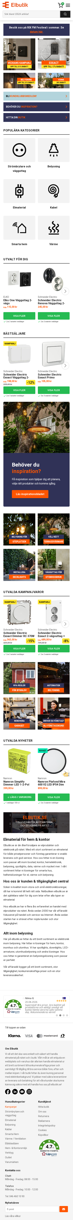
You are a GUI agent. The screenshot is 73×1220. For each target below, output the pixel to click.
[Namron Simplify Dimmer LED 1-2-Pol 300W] (19, 761)
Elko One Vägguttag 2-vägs (17, 302)
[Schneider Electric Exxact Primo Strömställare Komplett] (53, 354)
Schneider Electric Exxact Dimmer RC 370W (18, 634)
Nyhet (42, 750)
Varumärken (12, 1162)
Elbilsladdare (12, 1143)
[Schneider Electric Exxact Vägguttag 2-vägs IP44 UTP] (19, 354)
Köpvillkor (43, 1135)
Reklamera (44, 1121)
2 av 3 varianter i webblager (15, 396)
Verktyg (9, 1152)
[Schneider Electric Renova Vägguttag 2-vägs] (53, 280)
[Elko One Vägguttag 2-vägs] (19, 280)
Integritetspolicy (46, 1125)
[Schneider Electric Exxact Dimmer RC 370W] (19, 612)
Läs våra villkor (13, 1216)
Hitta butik (43, 1106)
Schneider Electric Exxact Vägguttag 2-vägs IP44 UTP (16, 377)
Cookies (42, 1130)
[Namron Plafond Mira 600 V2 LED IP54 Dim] (53, 761)
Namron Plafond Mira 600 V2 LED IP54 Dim (51, 783)
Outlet (8, 1157)
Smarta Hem (12, 1134)
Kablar (8, 1129)
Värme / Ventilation (15, 1138)
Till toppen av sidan (15, 1027)
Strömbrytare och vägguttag (14, 1113)
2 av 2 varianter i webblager (15, 322)
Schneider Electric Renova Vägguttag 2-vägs (51, 303)
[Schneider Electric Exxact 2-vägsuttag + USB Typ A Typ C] (54, 612)
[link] (36, 1006)
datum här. (36, 31)
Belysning (10, 1124)
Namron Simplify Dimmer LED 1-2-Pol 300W (16, 784)
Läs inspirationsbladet (30, 494)
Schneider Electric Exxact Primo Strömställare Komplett (53, 377)
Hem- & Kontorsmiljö (16, 1148)
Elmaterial (10, 1120)
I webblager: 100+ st (13, 803)
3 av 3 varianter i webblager (49, 396)
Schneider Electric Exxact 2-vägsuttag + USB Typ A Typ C (51, 636)
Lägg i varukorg (21, 797)
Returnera (43, 1116)
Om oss (42, 1111)
